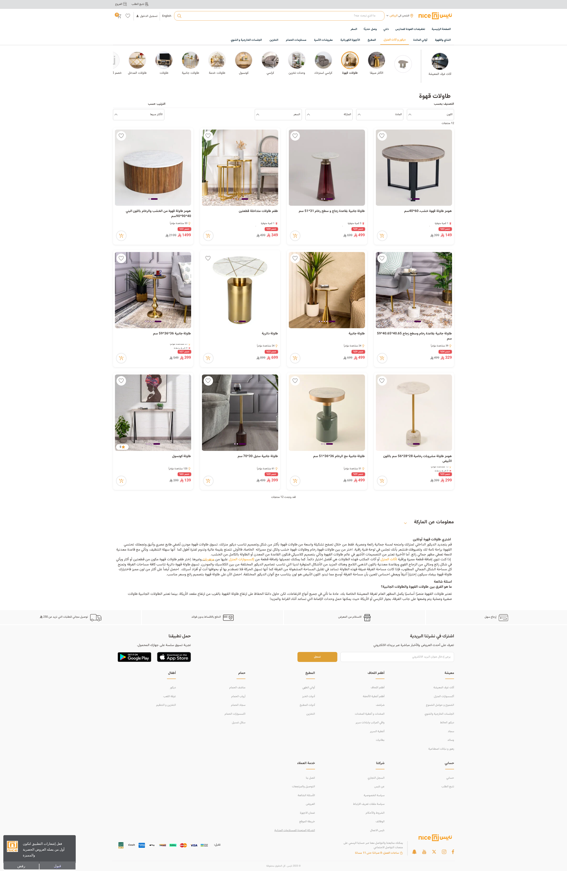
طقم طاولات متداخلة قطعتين (258, 211)
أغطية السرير (377, 731)
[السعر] (257, 114)
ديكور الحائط (447, 722)
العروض (310, 804)
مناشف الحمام (237, 687)
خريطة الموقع (307, 821)
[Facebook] (453, 852)
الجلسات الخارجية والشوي (439, 714)
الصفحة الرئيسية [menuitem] (441, 29)
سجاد (451, 731)
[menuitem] (410, 29)
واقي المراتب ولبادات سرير (369, 722)
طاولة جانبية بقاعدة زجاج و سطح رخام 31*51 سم (332, 211)
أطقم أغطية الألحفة (373, 696)
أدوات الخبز (308, 696)
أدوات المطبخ (307, 705)
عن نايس (379, 786)
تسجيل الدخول (148, 16)
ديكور (173, 687)
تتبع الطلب (447, 786)
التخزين (310, 714)
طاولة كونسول (181, 456)
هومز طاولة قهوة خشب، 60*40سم (428, 211)
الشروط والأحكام (375, 813)
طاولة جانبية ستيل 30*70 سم (258, 456)
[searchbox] (279, 16)
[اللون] (409, 114)
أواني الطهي (308, 687)
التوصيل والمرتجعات (303, 786)
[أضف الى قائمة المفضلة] (382, 136)
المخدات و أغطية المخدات (369, 714)
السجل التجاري (376, 778)
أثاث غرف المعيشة (443, 687)
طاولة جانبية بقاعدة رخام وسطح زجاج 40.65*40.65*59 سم (414, 336)
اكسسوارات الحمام (235, 714)
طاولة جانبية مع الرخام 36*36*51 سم (339, 456)
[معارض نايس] (435, 15)
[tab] (416, 199)
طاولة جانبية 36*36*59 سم (172, 333)
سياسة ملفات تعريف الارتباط (368, 804)
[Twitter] (434, 852)
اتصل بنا (310, 778)
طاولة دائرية (270, 333)
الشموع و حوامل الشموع (440, 705)
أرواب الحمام (238, 696)
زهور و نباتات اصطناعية (441, 749)
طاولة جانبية (357, 333)
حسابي (450, 778)
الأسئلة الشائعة (306, 795)
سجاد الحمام (238, 705)
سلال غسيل (238, 722)
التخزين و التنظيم (166, 705)
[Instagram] (444, 852)
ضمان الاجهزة (307, 813)
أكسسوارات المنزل (444, 696)
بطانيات (380, 740)
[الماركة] (308, 114)
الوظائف (380, 821)
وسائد (450, 740)
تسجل (317, 657)
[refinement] (116, 114)
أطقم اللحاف (377, 687)
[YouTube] (424, 852)
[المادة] (359, 114)
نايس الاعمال (377, 830)
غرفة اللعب (169, 696)
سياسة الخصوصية (374, 795)
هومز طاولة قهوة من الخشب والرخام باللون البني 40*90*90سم (158, 214)
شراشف (380, 705)
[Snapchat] (414, 852)
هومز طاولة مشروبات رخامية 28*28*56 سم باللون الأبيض (417, 459)
